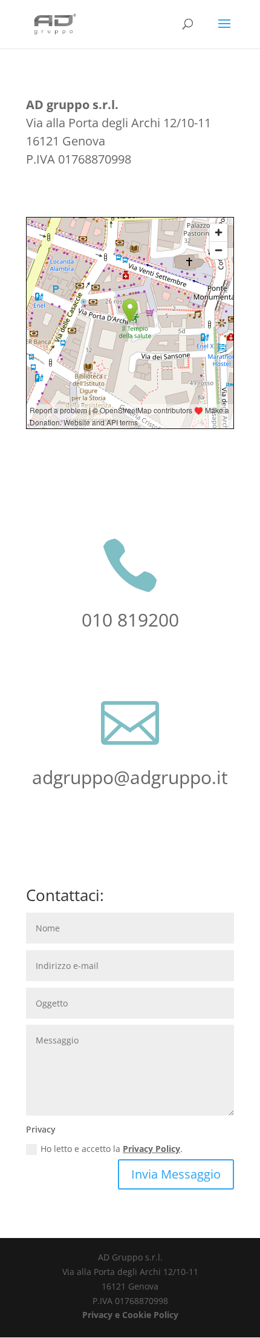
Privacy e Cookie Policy (130, 1314)
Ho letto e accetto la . (112, 1148)
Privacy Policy (151, 1148)
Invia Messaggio (176, 1174)
